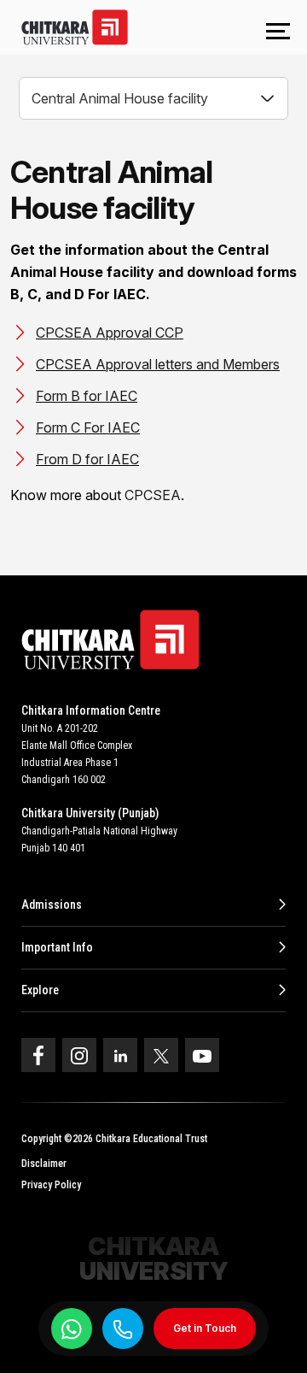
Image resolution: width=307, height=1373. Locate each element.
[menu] (278, 32)
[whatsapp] (71, 1328)
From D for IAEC (87, 459)
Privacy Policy (51, 1185)
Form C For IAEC (88, 427)
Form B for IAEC (86, 395)
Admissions (51, 904)
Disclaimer (44, 1164)
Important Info (57, 947)
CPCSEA (153, 495)
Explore (40, 990)
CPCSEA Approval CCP (109, 332)
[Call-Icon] (122, 1329)
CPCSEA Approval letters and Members (158, 364)
